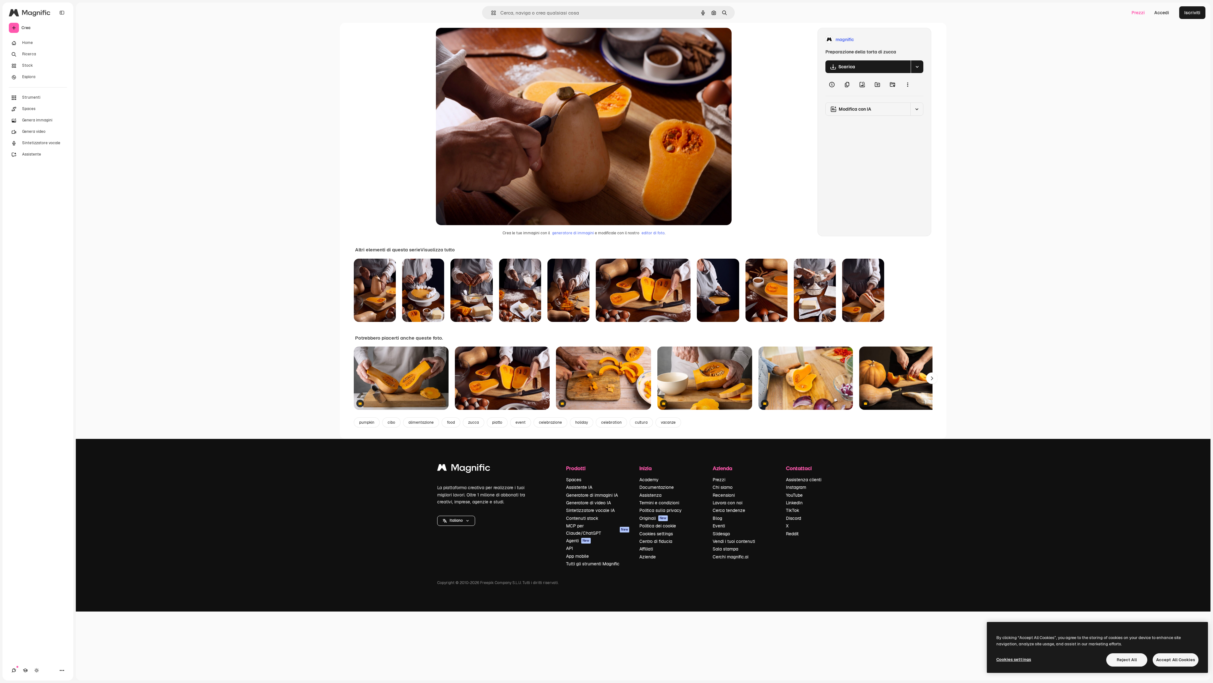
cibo (391, 422)
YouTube (794, 495)
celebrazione (550, 422)
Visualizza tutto (437, 250)
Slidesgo (721, 534)
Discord (793, 518)
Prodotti (576, 468)
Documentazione (656, 487)
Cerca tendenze (729, 510)
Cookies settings (656, 534)
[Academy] (25, 670)
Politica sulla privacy (660, 510)
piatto (497, 422)
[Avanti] (932, 378)
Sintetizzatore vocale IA (590, 510)
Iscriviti (1192, 12)
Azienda (722, 468)
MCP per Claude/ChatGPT (597, 529)
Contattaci (799, 468)
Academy (649, 480)
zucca (473, 422)
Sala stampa (725, 549)
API (569, 548)
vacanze (668, 422)
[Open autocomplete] (491, 12)
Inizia (645, 468)
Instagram (796, 487)
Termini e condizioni (659, 503)
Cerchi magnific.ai (730, 557)
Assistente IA (579, 487)
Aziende (647, 557)
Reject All (1127, 659)
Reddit (792, 534)
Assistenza (650, 495)
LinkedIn (794, 503)
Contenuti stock (582, 518)
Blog (717, 518)
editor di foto (653, 233)
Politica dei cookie (657, 526)
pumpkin (366, 422)
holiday (581, 422)
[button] (456, 521)
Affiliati (646, 549)
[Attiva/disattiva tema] (37, 670)
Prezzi (1138, 12)
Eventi (719, 526)
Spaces (573, 480)
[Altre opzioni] (907, 84)
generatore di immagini (573, 233)
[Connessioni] (14, 670)
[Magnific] (463, 469)
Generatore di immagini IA (592, 495)
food (451, 422)
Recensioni (724, 495)
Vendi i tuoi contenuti (734, 541)
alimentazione (421, 422)
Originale (478, 40)
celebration (611, 422)
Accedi (1161, 12)
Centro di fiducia (655, 541)
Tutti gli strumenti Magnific (592, 564)
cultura (641, 422)
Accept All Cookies (1175, 659)
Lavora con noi (727, 503)
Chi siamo (723, 487)
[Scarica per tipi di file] (917, 66)
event (521, 422)
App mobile (577, 556)
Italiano (456, 520)
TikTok (792, 510)
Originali (653, 518)
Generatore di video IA (588, 503)
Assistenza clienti (803, 480)
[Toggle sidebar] (62, 13)
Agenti (577, 541)
